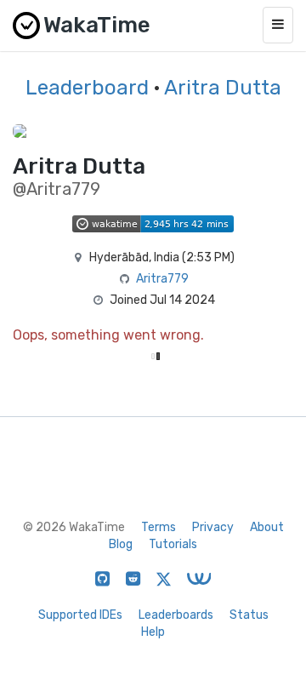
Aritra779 (162, 279)
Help (153, 632)
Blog (121, 544)
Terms (158, 527)
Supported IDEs (80, 615)
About (267, 527)
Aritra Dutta (222, 88)
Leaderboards (176, 615)
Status (249, 615)
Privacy (213, 527)
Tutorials (173, 544)
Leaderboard (87, 88)
